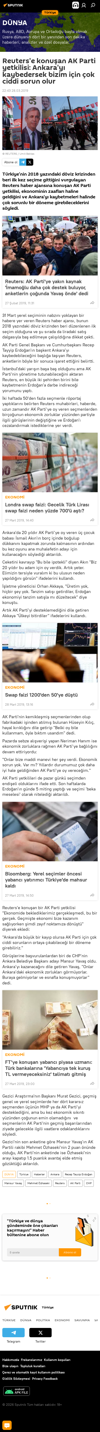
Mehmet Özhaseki (38, 1183)
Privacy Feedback (45, 1378)
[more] (92, 302)
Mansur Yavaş (13, 1183)
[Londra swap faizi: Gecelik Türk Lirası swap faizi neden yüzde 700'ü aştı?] (50, 462)
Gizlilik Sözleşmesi (16, 1378)
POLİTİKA (43, 1320)
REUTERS (11, 153)
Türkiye (23, 1174)
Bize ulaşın (10, 1366)
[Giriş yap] (83, 5)
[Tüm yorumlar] (7, 1425)
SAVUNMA (82, 1320)
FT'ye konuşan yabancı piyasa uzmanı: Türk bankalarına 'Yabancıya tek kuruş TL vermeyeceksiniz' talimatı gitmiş (48, 1068)
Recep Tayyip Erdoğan (78, 1174)
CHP (89, 1183)
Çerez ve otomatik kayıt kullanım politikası (33, 1372)
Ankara (54, 1174)
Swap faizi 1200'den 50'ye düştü (41, 695)
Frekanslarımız (31, 1360)
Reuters (60, 1183)
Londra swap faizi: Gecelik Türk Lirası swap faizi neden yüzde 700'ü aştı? (47, 507)
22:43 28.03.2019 (15, 90)
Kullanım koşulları (57, 1360)
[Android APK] (16, 1391)
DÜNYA (9, 1174)
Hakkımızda (10, 1360)
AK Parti (75, 1183)
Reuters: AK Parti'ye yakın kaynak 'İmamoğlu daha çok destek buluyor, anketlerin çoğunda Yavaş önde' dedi (46, 287)
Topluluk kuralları (32, 1366)
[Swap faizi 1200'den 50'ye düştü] (50, 652)
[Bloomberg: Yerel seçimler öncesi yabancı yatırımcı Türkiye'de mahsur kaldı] (50, 831)
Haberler (39, 1174)
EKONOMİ (14, 497)
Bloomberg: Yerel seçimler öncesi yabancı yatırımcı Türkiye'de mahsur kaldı (46, 880)
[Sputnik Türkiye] (14, 7)
